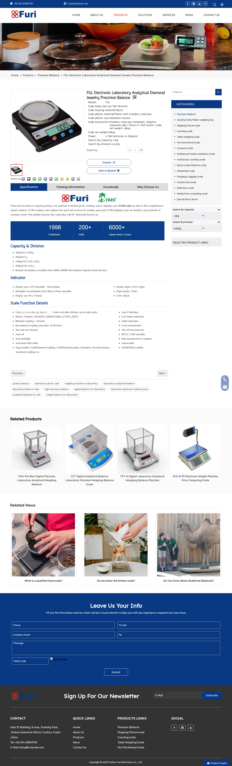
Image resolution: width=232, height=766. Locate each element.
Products (78, 737)
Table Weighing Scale (188, 136)
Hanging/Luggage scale (190, 176)
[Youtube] (199, 4)
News (76, 742)
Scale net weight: (98, 132)
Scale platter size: (99, 118)
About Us (78, 732)
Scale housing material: (102, 110)
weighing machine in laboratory (81, 383)
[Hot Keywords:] (215, 5)
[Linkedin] (193, 4)
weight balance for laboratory (62, 394)
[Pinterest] (205, 4)
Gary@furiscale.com (31, 747)
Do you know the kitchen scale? (116, 580)
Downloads (111, 187)
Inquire (106, 162)
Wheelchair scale (186, 171)
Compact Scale (185, 148)
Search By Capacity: (100, 140)
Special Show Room (187, 199)
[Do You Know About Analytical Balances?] (189, 544)
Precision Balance (186, 114)
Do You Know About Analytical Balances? (188, 580)
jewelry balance (21, 383)
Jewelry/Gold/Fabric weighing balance (197, 119)
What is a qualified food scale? (43, 580)
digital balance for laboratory (89, 389)
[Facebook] (188, 4)
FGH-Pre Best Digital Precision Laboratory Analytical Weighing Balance (36, 480)
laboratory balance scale (26, 389)
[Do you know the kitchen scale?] (116, 544)
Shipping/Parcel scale (188, 125)
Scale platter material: (101, 114)
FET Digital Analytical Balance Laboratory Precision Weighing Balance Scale (89, 480)
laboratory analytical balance (119, 383)
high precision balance (56, 389)
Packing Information (71, 187)
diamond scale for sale (47, 383)
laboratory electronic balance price (129, 389)
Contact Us (79, 747)
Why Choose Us (148, 187)
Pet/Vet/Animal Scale (188, 142)
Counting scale (184, 131)
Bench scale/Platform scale (191, 165)
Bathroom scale (185, 188)
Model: (92, 102)
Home (76, 727)
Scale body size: (97, 106)
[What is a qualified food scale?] (43, 544)
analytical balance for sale (27, 394)
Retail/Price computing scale (192, 193)
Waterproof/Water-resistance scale (196, 154)
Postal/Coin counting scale (191, 159)
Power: (92, 136)
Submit (116, 672)
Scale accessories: (98, 122)
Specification (29, 187)
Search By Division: (100, 144)
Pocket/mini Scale (186, 182)
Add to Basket (107, 170)
